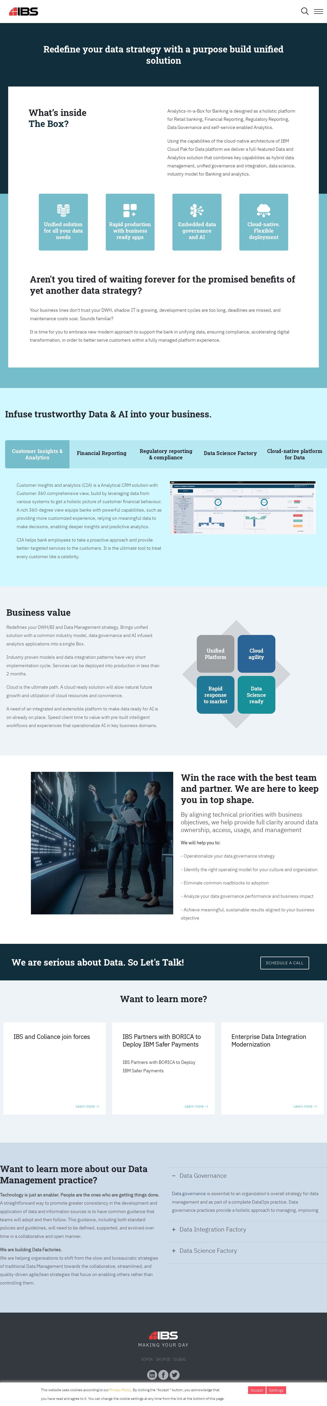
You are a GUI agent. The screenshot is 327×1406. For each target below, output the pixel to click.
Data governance (189, 1193)
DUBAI (179, 1359)
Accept (257, 1390)
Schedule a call (284, 962)
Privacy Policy (120, 1390)
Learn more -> (87, 1106)
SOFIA (147, 1359)
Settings (276, 1390)
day (183, 1345)
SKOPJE (163, 1359)
